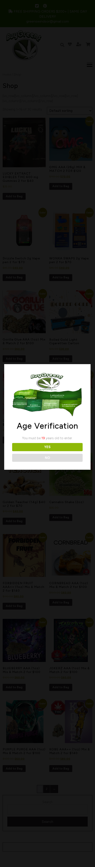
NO (47, 458)
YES (47, 447)
